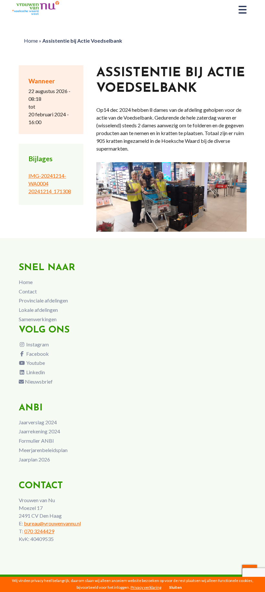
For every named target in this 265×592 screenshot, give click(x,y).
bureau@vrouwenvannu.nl (52, 523)
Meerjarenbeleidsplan (43, 450)
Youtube (35, 363)
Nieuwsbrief (38, 381)
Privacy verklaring (146, 587)
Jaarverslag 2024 (38, 422)
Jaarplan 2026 (34, 459)
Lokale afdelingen (38, 310)
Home (31, 40)
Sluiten (175, 587)
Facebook (37, 354)
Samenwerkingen (38, 319)
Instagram (37, 344)
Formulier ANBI (36, 441)
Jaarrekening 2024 (39, 431)
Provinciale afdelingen (43, 300)
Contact (28, 291)
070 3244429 (39, 531)
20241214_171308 (49, 191)
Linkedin (35, 372)
